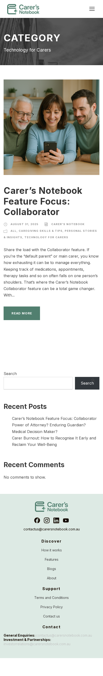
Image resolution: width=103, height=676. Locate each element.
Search (10, 373)
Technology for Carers (46, 237)
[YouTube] (66, 520)
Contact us (51, 616)
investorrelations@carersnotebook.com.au (37, 644)
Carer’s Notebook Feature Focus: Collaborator (43, 201)
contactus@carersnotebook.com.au (51, 529)
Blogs (51, 569)
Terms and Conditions (51, 598)
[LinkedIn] (56, 520)
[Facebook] (37, 520)
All (14, 230)
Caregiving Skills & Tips (41, 230)
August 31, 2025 (24, 224)
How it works (51, 550)
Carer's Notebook (68, 224)
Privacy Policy (51, 607)
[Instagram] (47, 520)
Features (51, 559)
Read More (21, 313)
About (51, 578)
